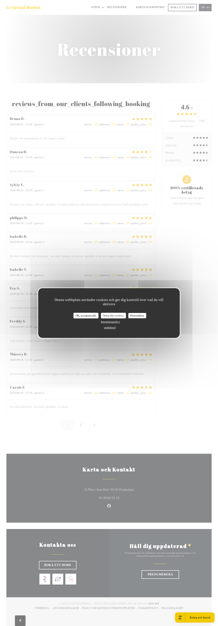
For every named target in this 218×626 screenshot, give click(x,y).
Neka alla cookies (113, 315)
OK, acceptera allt (86, 315)
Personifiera (137, 315)
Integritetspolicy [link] (110, 321)
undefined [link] (110, 327)
